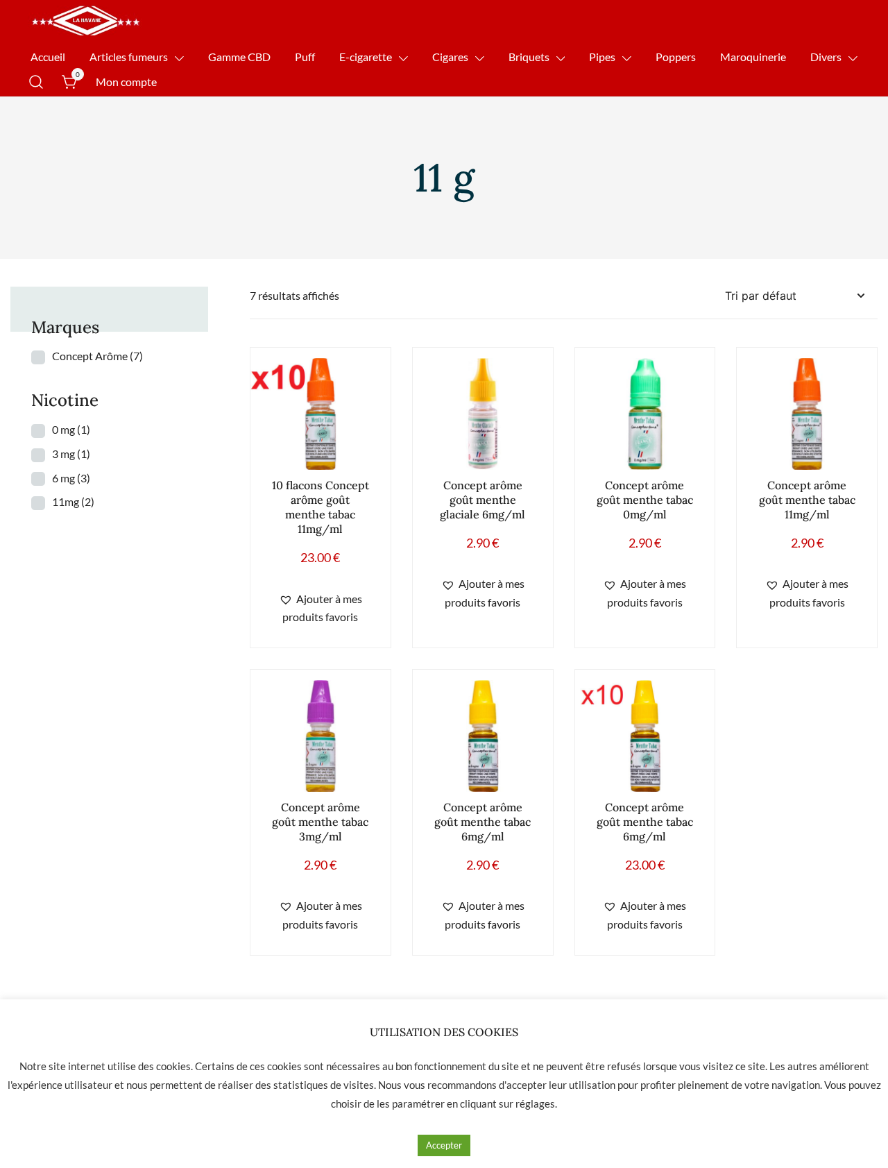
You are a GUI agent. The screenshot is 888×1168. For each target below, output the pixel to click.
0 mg (71, 429)
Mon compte (126, 81)
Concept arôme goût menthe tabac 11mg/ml (807, 499)
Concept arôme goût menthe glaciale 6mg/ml (482, 499)
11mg (73, 501)
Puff (305, 56)
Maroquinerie (753, 56)
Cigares (450, 56)
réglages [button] (535, 1103)
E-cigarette (365, 56)
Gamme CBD (239, 56)
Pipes (602, 56)
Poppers (676, 56)
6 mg (71, 477)
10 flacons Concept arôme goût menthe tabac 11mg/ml (320, 507)
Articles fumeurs (128, 56)
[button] (320, 608)
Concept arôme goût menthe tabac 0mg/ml (645, 499)
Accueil (48, 56)
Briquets (529, 56)
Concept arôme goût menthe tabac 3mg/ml (320, 821)
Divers (826, 56)
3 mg (71, 453)
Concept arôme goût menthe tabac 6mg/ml (482, 821)
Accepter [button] (444, 1145)
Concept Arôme (97, 355)
